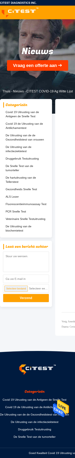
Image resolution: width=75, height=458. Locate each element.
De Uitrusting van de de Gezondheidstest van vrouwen (25, 137)
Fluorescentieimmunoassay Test (26, 204)
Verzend (26, 298)
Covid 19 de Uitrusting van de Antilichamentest (24, 125)
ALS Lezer (12, 196)
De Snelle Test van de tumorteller (19, 168)
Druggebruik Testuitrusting (22, 158)
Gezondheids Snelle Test (21, 189)
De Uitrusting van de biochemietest (18, 228)
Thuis (6, 91)
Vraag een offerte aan (35, 65)
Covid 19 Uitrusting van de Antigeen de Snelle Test (22, 114)
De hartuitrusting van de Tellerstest (21, 179)
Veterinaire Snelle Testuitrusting (25, 218)
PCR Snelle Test (16, 211)
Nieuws (18, 91)
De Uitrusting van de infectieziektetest (18, 149)
